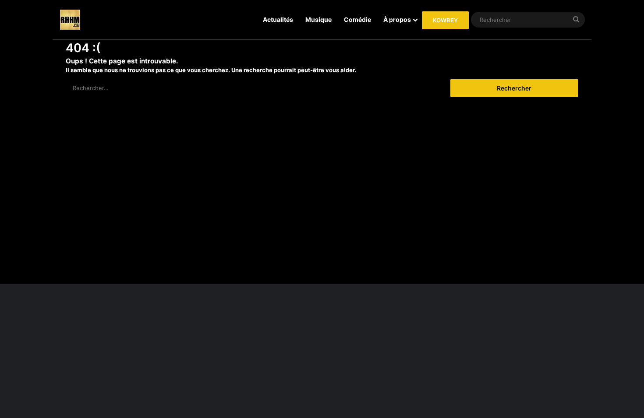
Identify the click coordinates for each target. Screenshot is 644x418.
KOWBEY (445, 20)
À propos (397, 19)
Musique (318, 19)
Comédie (357, 19)
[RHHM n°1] (70, 20)
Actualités (278, 19)
